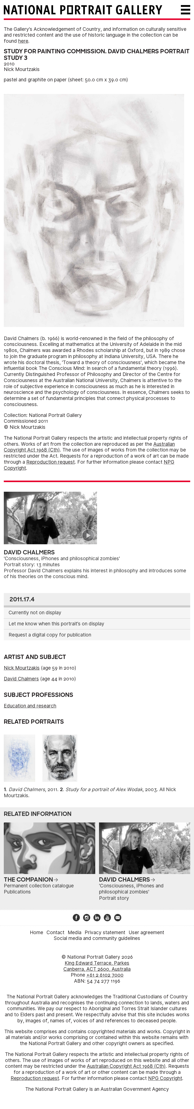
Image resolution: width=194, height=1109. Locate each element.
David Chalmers (21, 679)
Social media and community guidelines (97, 938)
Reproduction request (50, 462)
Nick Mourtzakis (22, 69)
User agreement (146, 932)
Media (74, 932)
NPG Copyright (165, 1078)
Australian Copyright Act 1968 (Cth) (126, 1066)
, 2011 (33, 789)
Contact (55, 932)
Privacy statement (105, 932)
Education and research (30, 706)
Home (36, 932)
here (23, 41)
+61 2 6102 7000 (105, 975)
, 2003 (111, 789)
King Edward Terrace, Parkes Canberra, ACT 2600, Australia (97, 966)
